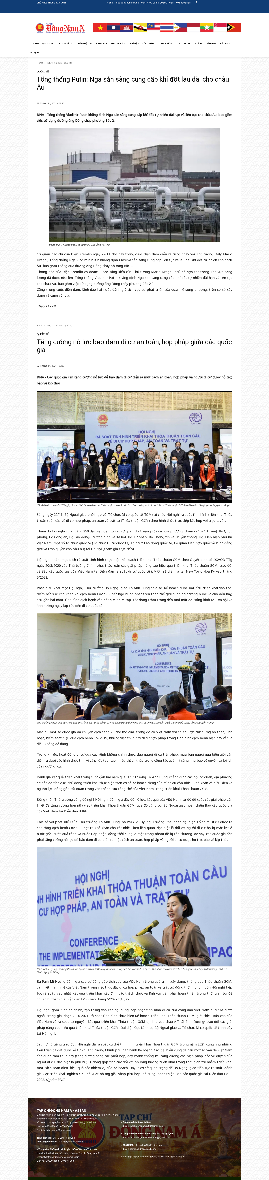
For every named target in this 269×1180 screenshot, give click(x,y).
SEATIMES (128, 1145)
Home (40, 62)
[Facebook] (196, 3)
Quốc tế (68, 62)
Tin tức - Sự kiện (54, 62)
